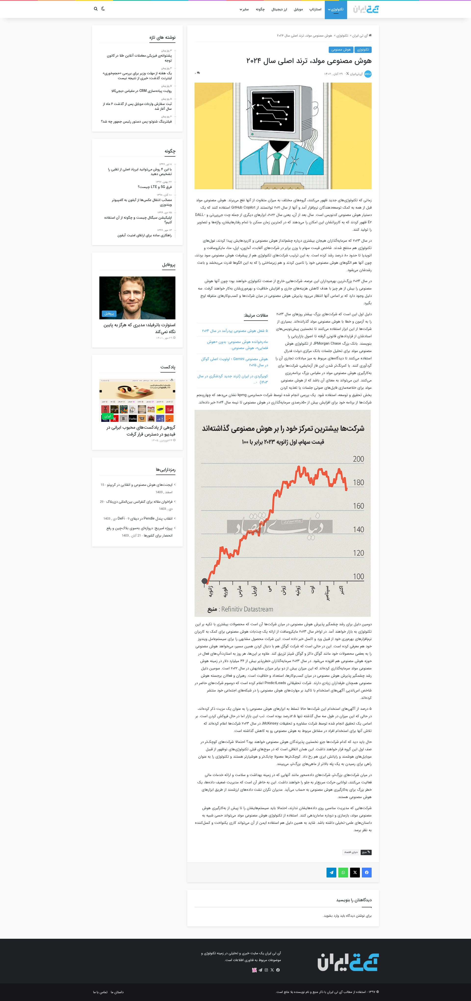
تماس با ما (100, 992)
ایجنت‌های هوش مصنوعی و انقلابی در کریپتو (139, 485)
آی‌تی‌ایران (356, 74)
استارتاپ (315, 9)
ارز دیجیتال (279, 9)
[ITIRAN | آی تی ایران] (366, 9)
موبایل (298, 9)
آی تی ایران (360, 35)
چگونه (260, 9)
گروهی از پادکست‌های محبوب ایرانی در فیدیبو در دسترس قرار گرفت (141, 431)
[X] (272, 970)
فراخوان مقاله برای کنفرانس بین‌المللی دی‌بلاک (139, 502)
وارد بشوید (331, 915)
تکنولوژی (337, 9)
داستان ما (117, 992)
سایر (246, 9)
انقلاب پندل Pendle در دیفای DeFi (145, 519)
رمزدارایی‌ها (165, 469)
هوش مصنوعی (341, 49)
